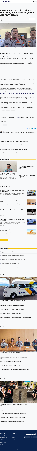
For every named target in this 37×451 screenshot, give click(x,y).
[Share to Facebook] (27, 128)
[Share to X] (29, 128)
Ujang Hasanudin (6, 131)
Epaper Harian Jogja (7, 118)
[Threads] (34, 437)
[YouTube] (31, 437)
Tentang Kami (2, 435)
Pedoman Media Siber (3, 437)
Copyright (1, 439)
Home (1, 7)
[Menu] (1, 1)
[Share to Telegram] (35, 128)
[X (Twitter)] (27, 437)
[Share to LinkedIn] (33, 128)
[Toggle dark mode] (36, 1)
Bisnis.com (13, 437)
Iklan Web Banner (3, 442)
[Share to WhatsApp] (31, 128)
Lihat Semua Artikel (4, 239)
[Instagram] (29, 437)
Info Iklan (1, 444)
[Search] (34, 1)
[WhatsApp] (36, 437)
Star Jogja (13, 439)
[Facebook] (25, 437)
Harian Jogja (16, 117)
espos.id (13, 435)
